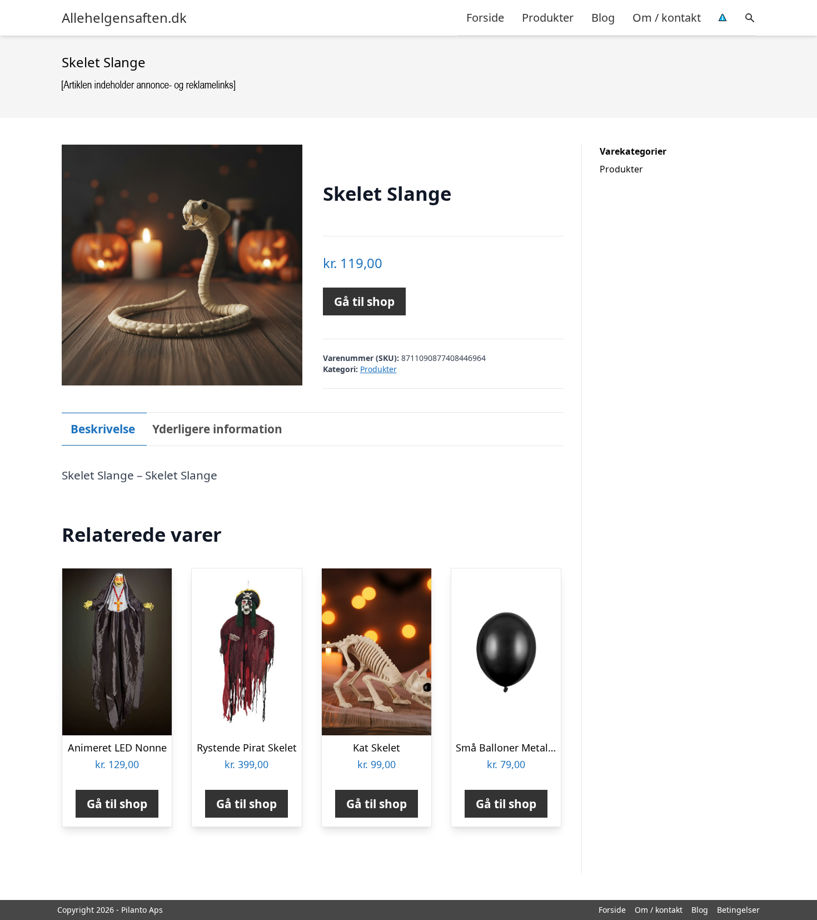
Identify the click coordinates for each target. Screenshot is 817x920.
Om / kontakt (666, 17)
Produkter (548, 17)
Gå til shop (364, 301)
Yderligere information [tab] (217, 429)
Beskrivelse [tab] (103, 429)
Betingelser (738, 909)
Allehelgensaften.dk (124, 18)
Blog (603, 17)
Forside (485, 17)
